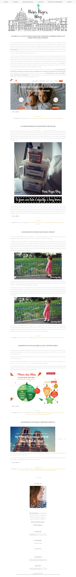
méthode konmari (57, 222)
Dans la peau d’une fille (27, 363)
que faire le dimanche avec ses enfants (49, 470)
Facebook (38, 548)
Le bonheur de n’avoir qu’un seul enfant (38, 232)
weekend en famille (60, 337)
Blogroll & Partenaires (55, 1)
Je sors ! (56, 412)
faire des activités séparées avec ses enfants (45, 337)
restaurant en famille (39, 414)
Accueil (6, 1)
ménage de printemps (49, 222)
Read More (15, 111)
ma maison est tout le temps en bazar (37, 222)
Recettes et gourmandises (24, 412)
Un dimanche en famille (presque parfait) (38, 422)
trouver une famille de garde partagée (55, 118)
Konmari (42, 131)
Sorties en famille (28, 1)
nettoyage (63, 222)
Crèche (28, 118)
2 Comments (38, 220)
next (40, 477)
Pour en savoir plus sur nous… (38, 522)
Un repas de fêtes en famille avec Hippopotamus (38, 345)
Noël (62, 412)
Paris (47, 118)
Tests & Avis (35, 412)
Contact (69, 1)
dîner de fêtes (43, 412)
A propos (40, 1)
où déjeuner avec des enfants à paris (32, 470)
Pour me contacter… (38, 525)
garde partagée (36, 118)
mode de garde (43, 118)
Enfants (34, 337)
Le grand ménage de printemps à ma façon (38, 126)
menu (60, 412)
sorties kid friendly (46, 414)
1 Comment (38, 335)
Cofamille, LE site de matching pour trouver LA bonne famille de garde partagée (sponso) (38, 37)
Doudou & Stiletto (17, 363)
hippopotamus (52, 412)
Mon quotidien (20, 222)
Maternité (21, 118)
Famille (31, 118)
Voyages (15, 1)
